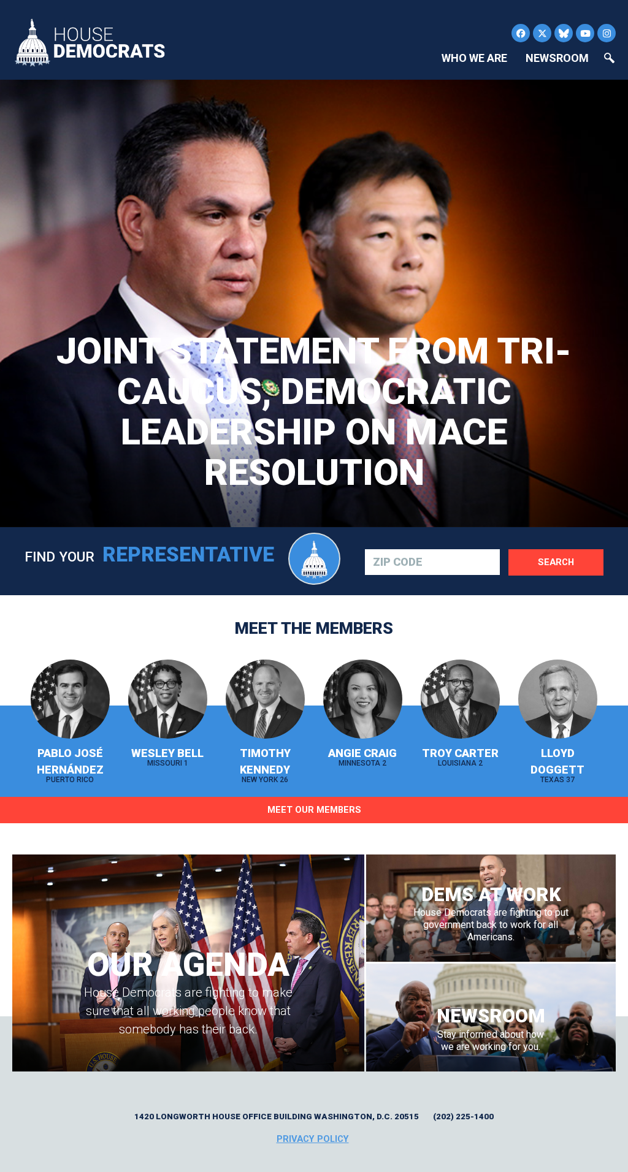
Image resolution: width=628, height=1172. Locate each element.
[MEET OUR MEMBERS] (314, 829)
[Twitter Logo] (542, 33)
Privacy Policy (313, 1138)
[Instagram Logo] (606, 33)
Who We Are (474, 57)
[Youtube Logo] (585, 33)
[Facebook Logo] (520, 33)
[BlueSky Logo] (563, 33)
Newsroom (557, 57)
